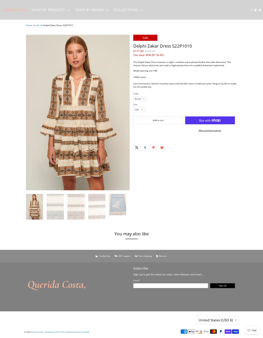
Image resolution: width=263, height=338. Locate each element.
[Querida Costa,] (15, 10)
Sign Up (223, 285)
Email (136, 280)
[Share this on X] (136, 147)
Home (29, 25)
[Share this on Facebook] (145, 147)
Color (136, 93)
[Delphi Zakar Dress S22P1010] (78, 112)
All (37, 25)
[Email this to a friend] (162, 147)
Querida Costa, (37, 332)
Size (135, 104)
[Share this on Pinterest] (153, 147)
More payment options (210, 130)
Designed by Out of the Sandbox (58, 332)
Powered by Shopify (81, 332)
